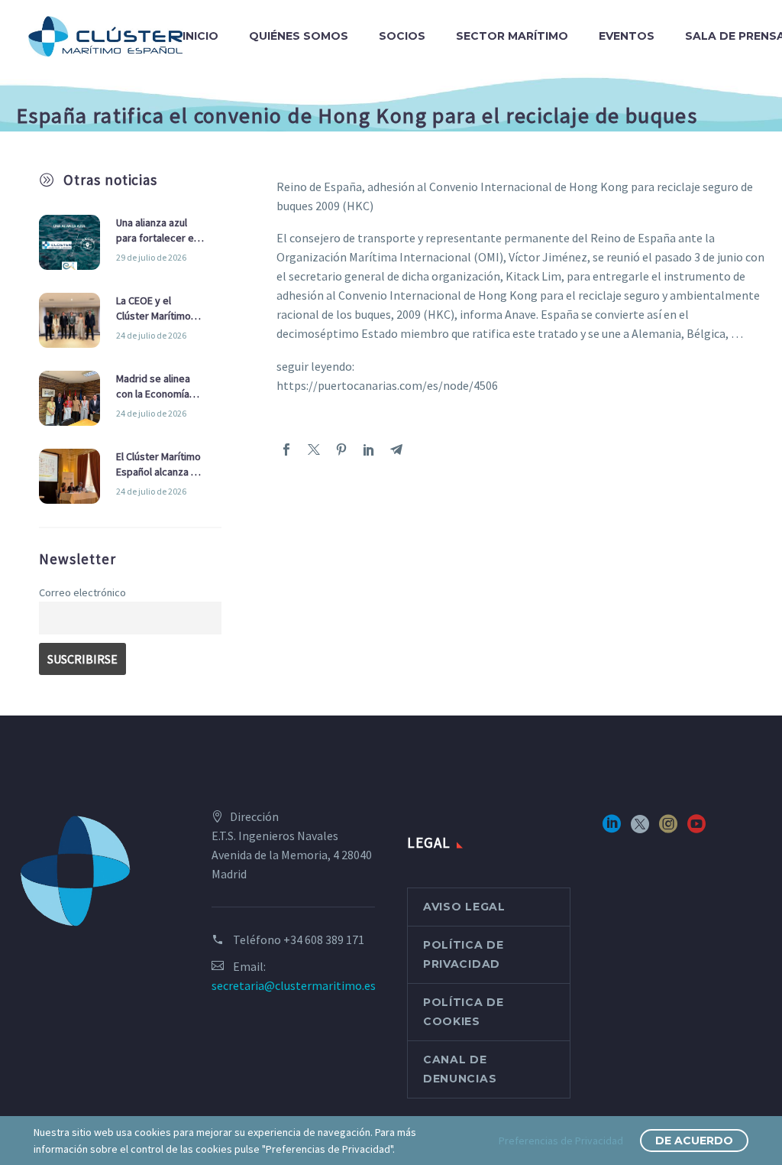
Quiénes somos (298, 36)
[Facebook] (286, 449)
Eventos (626, 36)
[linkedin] (612, 829)
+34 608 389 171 (323, 939)
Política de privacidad (463, 954)
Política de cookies (463, 1011)
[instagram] (668, 829)
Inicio (200, 36)
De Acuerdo (694, 1140)
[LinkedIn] (369, 449)
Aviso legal (464, 907)
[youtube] (696, 829)
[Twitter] (314, 449)
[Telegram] (396, 449)
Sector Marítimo (512, 36)
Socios (402, 36)
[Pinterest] (341, 449)
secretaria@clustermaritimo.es (294, 985)
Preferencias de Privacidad (561, 1140)
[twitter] (640, 829)
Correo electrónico (82, 592)
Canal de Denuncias (459, 1069)
